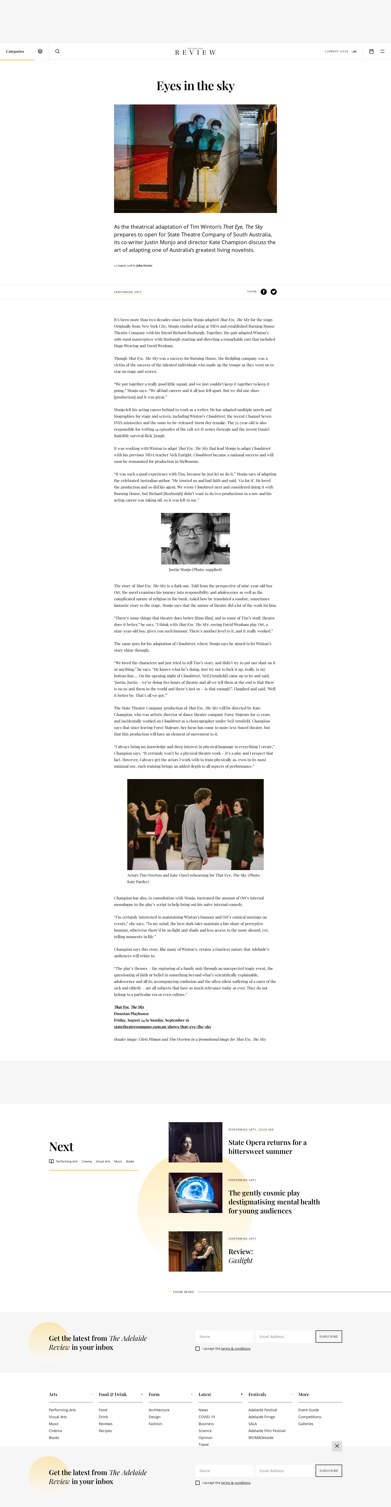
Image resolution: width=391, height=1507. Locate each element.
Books (130, 1161)
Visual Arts (103, 1161)
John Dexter (144, 265)
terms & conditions (236, 1348)
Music (118, 1161)
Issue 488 (266, 1129)
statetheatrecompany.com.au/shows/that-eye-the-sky (162, 1026)
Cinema (87, 1161)
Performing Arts (128, 292)
